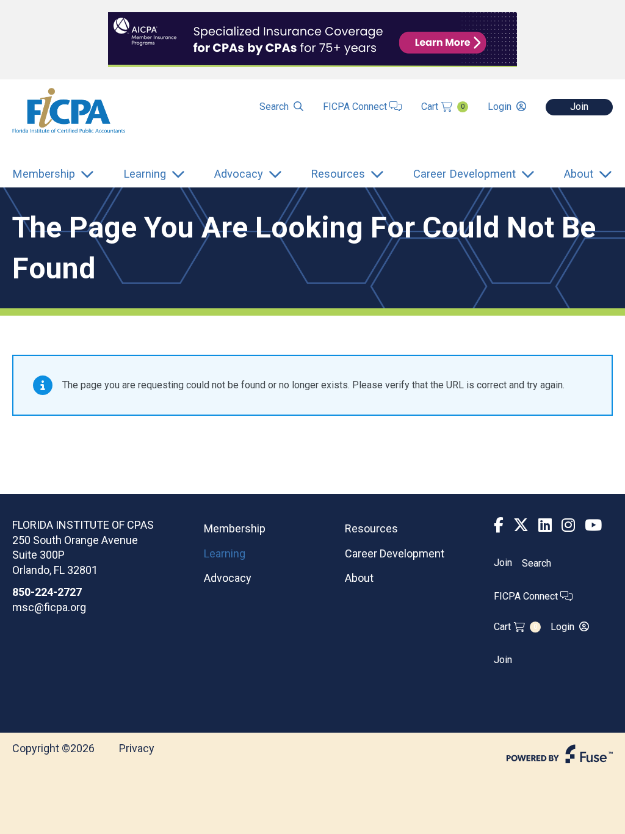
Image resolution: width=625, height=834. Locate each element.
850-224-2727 (47, 592)
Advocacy (227, 577)
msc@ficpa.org (49, 607)
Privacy (136, 748)
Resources (371, 528)
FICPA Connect (356, 106)
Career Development (394, 553)
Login (499, 106)
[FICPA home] (68, 109)
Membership (235, 528)
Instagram (568, 525)
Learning (224, 553)
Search (274, 106)
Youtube (593, 525)
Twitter (521, 525)
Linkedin (545, 525)
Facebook (499, 525)
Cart (442, 106)
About (359, 577)
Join (579, 106)
